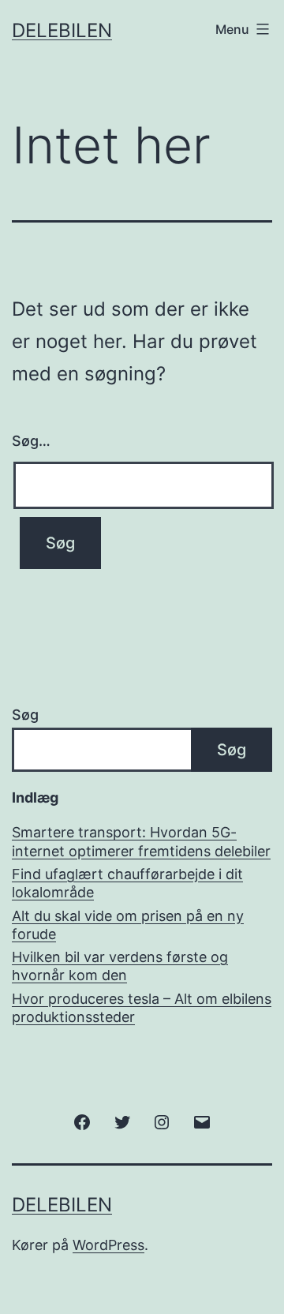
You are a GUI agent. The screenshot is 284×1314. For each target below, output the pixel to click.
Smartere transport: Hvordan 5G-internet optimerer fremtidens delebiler (141, 841)
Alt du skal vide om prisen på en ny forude (128, 925)
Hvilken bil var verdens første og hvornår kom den (120, 966)
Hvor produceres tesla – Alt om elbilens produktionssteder (141, 1007)
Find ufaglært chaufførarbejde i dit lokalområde (127, 883)
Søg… (31, 440)
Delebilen (62, 30)
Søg (25, 714)
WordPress (108, 1245)
